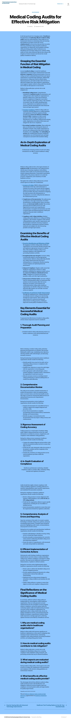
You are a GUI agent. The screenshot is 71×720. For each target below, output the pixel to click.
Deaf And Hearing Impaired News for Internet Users (19, 717)
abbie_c (31, 26)
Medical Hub (60, 3)
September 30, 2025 (40, 26)
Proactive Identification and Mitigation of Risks (36, 243)
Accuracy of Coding (28, 185)
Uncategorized (35, 12)
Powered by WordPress (36, 717)
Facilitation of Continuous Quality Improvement (36, 293)
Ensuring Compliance (29, 110)
